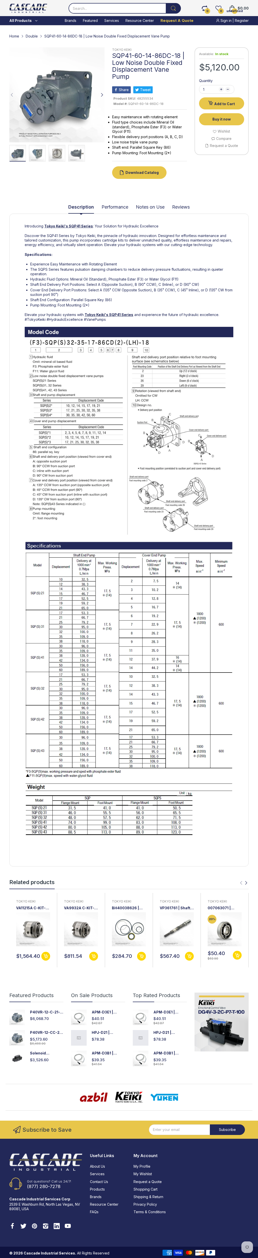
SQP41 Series (81, 226)
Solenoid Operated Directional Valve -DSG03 (46, 1053)
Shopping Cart (145, 1189)
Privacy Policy (145, 1204)
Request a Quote (148, 1182)
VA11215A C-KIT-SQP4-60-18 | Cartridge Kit (31, 908)
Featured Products (31, 995)
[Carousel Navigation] (244, 883)
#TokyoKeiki (35, 319)
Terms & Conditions (150, 1212)
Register (242, 20)
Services (97, 1174)
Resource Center (104, 1204)
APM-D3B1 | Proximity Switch (107, 1053)
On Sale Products (92, 995)
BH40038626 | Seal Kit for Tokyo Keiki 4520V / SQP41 (127, 908)
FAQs (94, 1212)
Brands (96, 1197)
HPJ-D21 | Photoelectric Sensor (104, 1032)
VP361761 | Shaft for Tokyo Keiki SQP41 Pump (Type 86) (177, 908)
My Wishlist (143, 1174)
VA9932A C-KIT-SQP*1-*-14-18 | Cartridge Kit (79, 908)
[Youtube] (68, 1226)
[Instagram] (46, 1226)
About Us (97, 1166)
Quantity (206, 80)
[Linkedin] (57, 1226)
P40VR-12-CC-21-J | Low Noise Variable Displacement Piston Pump (46, 1032)
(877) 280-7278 (43, 1186)
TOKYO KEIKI (122, 50)
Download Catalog (142, 172)
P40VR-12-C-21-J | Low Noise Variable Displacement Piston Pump (46, 1012)
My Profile (142, 1166)
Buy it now (221, 119)
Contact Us (99, 1182)
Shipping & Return (148, 1197)
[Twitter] (23, 1226)
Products (97, 1189)
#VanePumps (95, 319)
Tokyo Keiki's (56, 226)
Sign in (226, 20)
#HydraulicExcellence (65, 319)
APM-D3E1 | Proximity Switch (107, 1012)
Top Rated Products (156, 995)
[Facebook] (12, 1226)
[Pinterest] (34, 1226)
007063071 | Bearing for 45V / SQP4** (223, 908)
